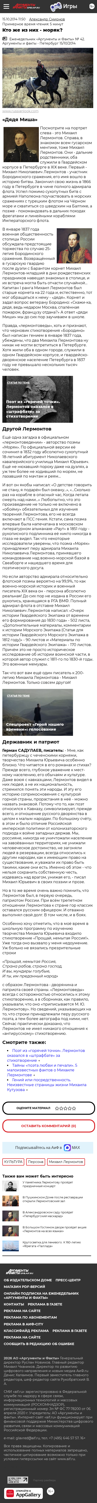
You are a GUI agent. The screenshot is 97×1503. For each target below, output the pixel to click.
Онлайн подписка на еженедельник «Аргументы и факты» (41, 1295)
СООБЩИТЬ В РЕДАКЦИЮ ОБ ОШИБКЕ (39, 1344)
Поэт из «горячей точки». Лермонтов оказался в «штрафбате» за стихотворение (46, 1055)
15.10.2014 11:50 (13, 19)
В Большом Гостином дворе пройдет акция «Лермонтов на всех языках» (54, 1229)
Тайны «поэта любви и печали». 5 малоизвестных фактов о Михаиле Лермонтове (42, 1070)
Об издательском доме (28, 1280)
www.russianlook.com (20, 111)
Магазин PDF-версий (24, 1287)
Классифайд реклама (26, 1331)
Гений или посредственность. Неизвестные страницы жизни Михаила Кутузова (46, 1085)
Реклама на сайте (22, 1311)
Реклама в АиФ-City (23, 1324)
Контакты (14, 1304)
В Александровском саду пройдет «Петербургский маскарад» (48, 1214)
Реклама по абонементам (30, 1317)
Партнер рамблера (44, 1480)
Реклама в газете (45, 1304)
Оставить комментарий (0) (48, 1126)
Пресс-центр (68, 1280)
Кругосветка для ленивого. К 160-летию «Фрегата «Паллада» (52, 1244)
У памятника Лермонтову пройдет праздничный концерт (48, 1184)
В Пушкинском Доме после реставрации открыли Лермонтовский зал (53, 1199)
